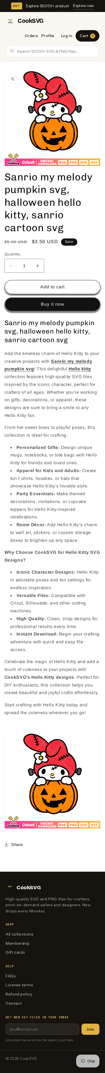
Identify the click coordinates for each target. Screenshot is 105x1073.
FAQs (11, 976)
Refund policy (19, 994)
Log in (67, 35)
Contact (14, 1003)
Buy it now (52, 304)
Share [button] (17, 844)
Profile (47, 35)
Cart (87, 35)
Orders (31, 35)
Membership (17, 943)
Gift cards (15, 952)
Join (90, 1029)
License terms (19, 985)
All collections (19, 934)
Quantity (12, 254)
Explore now (83, 5)
